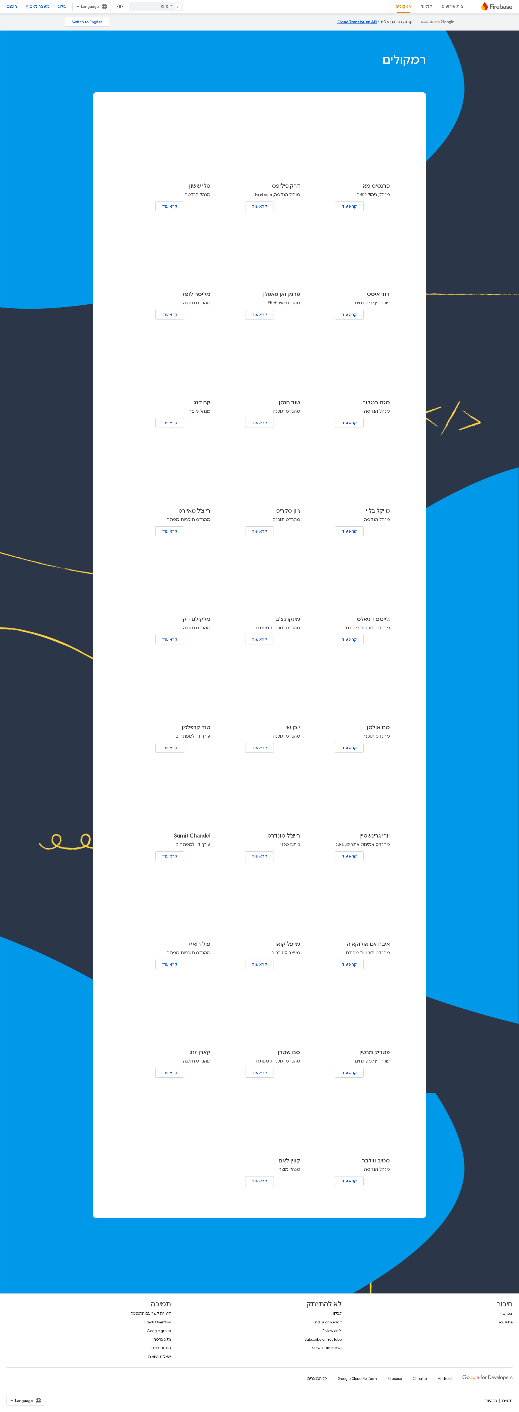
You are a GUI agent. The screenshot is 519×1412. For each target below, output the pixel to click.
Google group (159, 1330)
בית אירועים (452, 6)
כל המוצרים (317, 1378)
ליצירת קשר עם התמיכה (151, 1313)
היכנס (11, 6)
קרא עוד (349, 206)
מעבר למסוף (37, 6)
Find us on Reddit (327, 1322)
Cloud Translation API (357, 21)
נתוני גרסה (162, 1339)
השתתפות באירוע (327, 1348)
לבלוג (337, 1313)
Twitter (507, 1313)
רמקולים (403, 6)
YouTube (505, 1322)
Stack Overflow (157, 1322)
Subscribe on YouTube (323, 1339)
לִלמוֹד (426, 6)
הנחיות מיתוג (160, 1348)
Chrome (420, 1378)
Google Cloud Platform (357, 1378)
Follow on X (332, 1330)
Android (445, 1378)
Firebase (395, 1378)
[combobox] (156, 6)
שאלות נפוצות (159, 1356)
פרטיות (491, 1400)
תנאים (507, 1400)
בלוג (62, 6)
